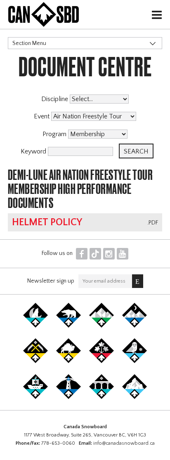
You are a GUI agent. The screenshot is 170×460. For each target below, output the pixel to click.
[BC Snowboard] (101, 326)
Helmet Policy (47, 222)
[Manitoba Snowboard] (68, 361)
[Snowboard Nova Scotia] (68, 397)
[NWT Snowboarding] (68, 326)
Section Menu (29, 43)
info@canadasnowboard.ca (124, 443)
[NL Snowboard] (134, 397)
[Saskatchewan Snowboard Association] (35, 361)
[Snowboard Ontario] (101, 361)
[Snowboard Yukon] (35, 326)
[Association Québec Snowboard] (134, 361)
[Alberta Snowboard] (134, 326)
